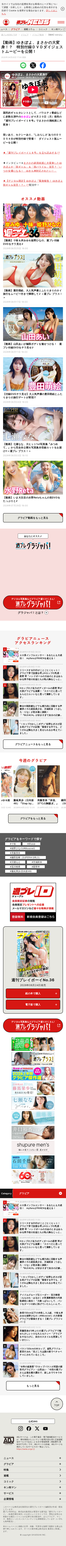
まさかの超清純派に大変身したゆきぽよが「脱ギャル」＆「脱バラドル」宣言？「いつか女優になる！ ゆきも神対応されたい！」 (32, 166)
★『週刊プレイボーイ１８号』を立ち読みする (30, 152)
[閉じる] (62, 9)
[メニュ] (61, 22)
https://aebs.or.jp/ (26, 1449)
